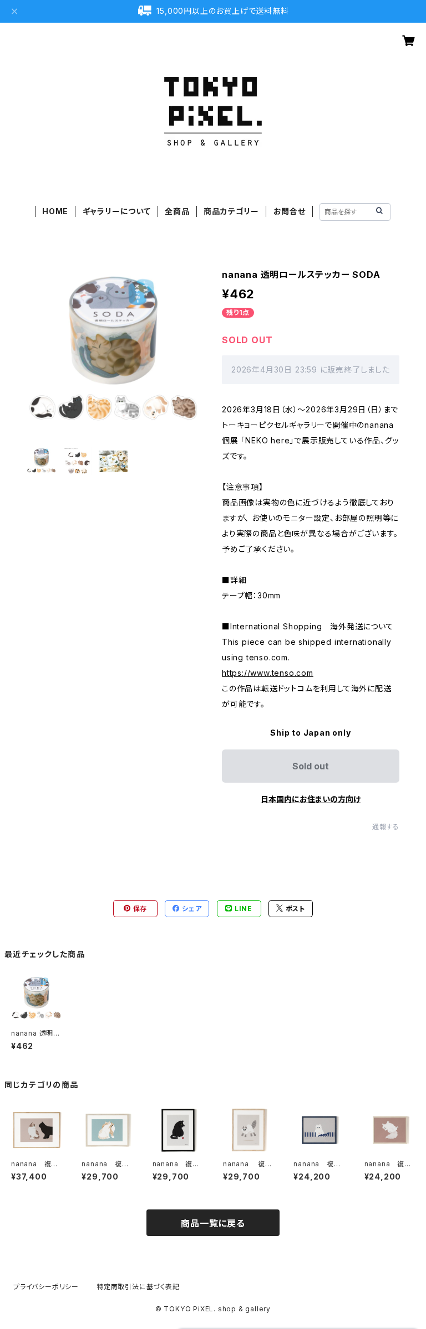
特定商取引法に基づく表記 (138, 1287)
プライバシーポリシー (46, 1287)
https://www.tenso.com (267, 673)
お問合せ (289, 211)
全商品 (177, 211)
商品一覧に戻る (213, 1223)
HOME (55, 211)
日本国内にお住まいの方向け (311, 799)
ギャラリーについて (117, 211)
